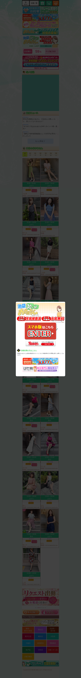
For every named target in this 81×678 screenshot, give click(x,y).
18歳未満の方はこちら (29, 350)
